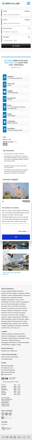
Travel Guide (4, 340)
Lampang (21, 315)
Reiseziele (9, 334)
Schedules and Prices (18, 334)
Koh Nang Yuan (17, 310)
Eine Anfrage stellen (8, 365)
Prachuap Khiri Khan (17, 321)
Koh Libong (18, 308)
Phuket (9, 321)
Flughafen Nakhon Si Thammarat (21, 295)
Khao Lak (3, 304)
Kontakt (19, 344)
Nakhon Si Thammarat (18, 319)
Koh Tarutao (22, 312)
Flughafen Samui (5, 297)
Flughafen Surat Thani (16, 297)
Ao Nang (3, 291)
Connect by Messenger (9, 370)
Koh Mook (9, 310)
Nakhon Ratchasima (6, 319)
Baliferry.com (14, 350)
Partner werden (14, 357)
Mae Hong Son (17, 317)
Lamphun (3, 317)
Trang (15, 327)
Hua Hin (22, 299)
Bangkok (15, 293)
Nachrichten (4, 338)
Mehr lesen (5, 252)
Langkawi (9, 317)
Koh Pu (9, 312)
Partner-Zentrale (5, 357)
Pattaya (27, 319)
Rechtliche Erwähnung (14, 340)
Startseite (3, 334)
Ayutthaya (9, 291)
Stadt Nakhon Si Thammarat (14, 325)
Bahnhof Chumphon (18, 291)
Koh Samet (15, 312)
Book (5, 144)
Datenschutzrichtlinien (23, 342)
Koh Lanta (3, 308)
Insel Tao (18, 302)
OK (16, 237)
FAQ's (27, 338)
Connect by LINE (7, 374)
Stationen (3, 336)
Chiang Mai (21, 293)
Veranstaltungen (21, 336)
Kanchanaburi (25, 302)
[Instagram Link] (10, 413)
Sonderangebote (11, 336)
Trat (19, 327)
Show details (22, 231)
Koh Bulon (22, 304)
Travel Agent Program (6, 359)
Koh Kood (16, 306)
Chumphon (4, 295)
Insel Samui (12, 302)
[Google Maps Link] (2, 417)
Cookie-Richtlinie (5, 344)
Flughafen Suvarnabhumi (7, 299)
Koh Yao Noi (4, 315)
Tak (12, 327)
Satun (19, 323)
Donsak (10, 295)
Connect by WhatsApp (9, 372)
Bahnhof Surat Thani (6, 293)
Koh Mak (3, 310)
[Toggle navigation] (29, 3)
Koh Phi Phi (4, 312)
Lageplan (13, 344)
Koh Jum (10, 306)
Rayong (15, 323)
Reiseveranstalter (12, 338)
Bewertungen (21, 338)
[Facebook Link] (2, 413)
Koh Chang (4, 306)
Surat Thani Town (5, 327)
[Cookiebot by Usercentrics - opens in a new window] (22, 201)
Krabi (17, 315)
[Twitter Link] (6, 413)
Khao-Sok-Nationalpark (13, 304)
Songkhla (3, 325)
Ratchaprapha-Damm (6, 323)
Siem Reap (25, 323)
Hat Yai (17, 299)
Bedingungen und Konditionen (9, 342)
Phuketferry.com (5, 350)
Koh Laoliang (10, 308)
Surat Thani (25, 325)
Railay (24, 321)
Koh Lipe (24, 308)
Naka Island (25, 317)
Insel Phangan (4, 302)
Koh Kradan (23, 306)
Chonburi (27, 293)
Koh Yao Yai (12, 315)
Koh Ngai (24, 310)
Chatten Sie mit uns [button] (8, 368)
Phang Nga (4, 321)
